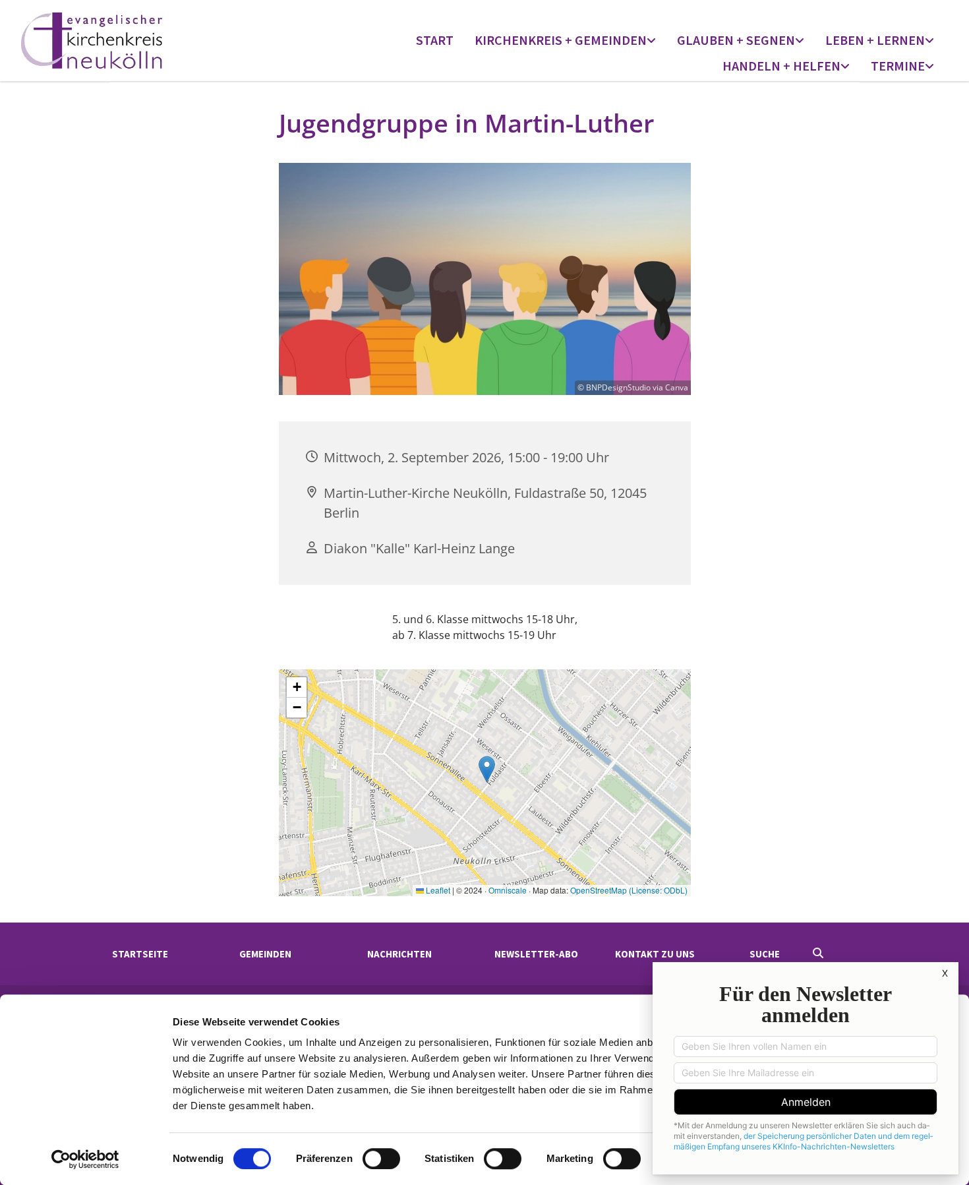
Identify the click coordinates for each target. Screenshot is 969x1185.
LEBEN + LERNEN (875, 40)
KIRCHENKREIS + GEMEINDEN (561, 40)
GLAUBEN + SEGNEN (736, 40)
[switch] (381, 1158)
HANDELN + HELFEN (781, 65)
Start (435, 40)
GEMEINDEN (265, 954)
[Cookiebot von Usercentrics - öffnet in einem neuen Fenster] (85, 1159)
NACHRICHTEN (399, 954)
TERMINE (898, 65)
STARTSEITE (140, 954)
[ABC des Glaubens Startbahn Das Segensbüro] (801, 41)
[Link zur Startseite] (132, 40)
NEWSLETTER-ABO (536, 954)
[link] (565, 41)
